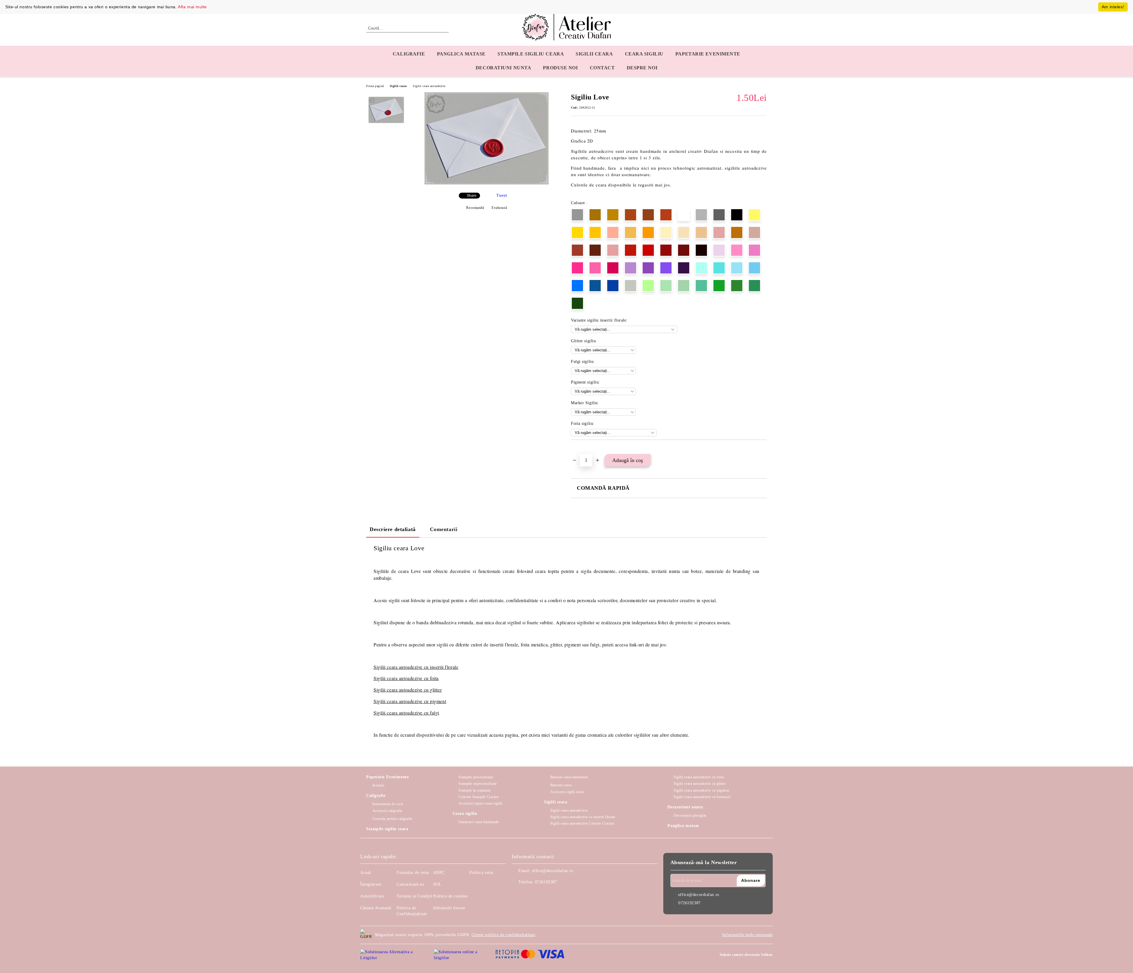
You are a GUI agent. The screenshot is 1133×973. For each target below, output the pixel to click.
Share (472, 196)
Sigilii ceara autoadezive (429, 86)
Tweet (501, 195)
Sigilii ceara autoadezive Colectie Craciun (582, 823)
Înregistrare (371, 884)
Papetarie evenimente (707, 53)
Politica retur (481, 872)
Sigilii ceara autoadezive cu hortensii (702, 797)
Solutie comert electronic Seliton (746, 955)
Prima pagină (375, 86)
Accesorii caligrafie (387, 811)
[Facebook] (516, 894)
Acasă (365, 872)
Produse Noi (560, 67)
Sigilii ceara (594, 53)
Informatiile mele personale (747, 935)
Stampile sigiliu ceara (530, 53)
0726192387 (546, 882)
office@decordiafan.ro (552, 871)
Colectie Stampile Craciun (479, 797)
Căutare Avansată (375, 908)
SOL (437, 884)
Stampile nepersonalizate (478, 784)
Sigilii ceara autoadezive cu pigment (410, 701)
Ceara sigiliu (644, 53)
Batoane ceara (561, 785)
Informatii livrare (449, 908)
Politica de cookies (450, 896)
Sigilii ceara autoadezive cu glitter (408, 690)
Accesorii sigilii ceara (567, 792)
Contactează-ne (410, 884)
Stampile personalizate (476, 777)
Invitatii (378, 785)
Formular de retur (413, 872)
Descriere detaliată (393, 529)
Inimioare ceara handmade (479, 822)
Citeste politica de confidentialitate (503, 935)
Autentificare (372, 896)
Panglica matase (461, 53)
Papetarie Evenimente (387, 777)
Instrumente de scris (388, 804)
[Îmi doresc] (582, 449)
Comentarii (444, 529)
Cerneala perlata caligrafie (392, 819)
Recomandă (475, 208)
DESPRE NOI (642, 67)
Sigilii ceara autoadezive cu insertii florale (582, 817)
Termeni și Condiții (414, 896)
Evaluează (499, 208)
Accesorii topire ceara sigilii (480, 803)
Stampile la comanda (474, 790)
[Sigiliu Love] (487, 183)
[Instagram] (529, 894)
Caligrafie (409, 53)
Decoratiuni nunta (503, 67)
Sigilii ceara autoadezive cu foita (406, 678)
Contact (602, 67)
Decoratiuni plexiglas (690, 815)
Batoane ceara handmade (569, 777)
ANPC (439, 872)
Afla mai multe (192, 6)
